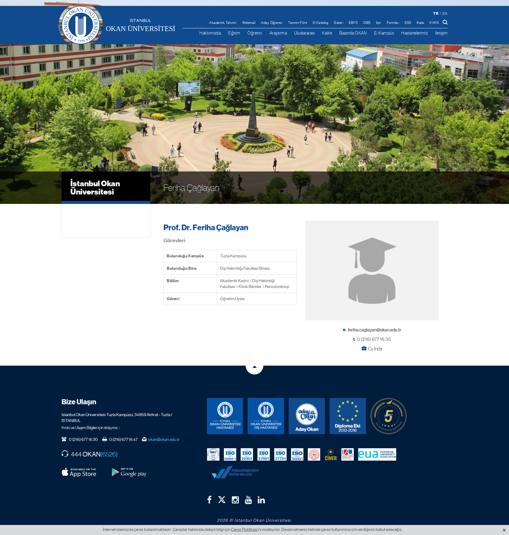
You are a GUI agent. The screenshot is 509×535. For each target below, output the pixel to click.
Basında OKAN (353, 32)
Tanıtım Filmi (297, 23)
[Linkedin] (261, 500)
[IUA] (347, 454)
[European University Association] (377, 454)
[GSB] (314, 454)
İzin (378, 23)
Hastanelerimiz (414, 32)
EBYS (353, 23)
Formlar (393, 23)
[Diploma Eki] (348, 416)
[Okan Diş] (266, 416)
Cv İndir (375, 349)
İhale (420, 23)
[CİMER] (331, 454)
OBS (367, 23)
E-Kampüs (384, 32)
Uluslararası (304, 32)
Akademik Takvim (223, 23)
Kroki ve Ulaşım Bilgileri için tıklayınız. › (91, 427)
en (444, 14)
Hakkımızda (210, 32)
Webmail (249, 23)
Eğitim (234, 32)
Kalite (327, 32)
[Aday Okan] (307, 416)
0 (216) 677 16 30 (374, 339)
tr (435, 13)
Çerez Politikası (244, 529)
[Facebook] (209, 500)
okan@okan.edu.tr (164, 439)
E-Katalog (320, 23)
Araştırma (278, 32)
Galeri (338, 23)
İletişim (441, 32)
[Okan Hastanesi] (225, 416)
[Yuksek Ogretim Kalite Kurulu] (389, 416)
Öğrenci (254, 32)
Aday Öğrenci (271, 23)
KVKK (434, 23)
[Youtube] (248, 500)
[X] (222, 498)
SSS (407, 23)
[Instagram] (235, 500)
